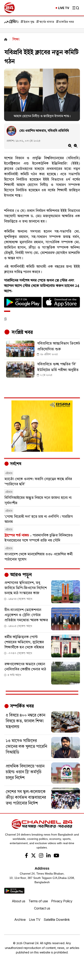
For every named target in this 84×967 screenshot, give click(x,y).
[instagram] (41, 856)
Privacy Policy (61, 901)
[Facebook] (26, 856)
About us (18, 901)
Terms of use (38, 901)
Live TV (34, 919)
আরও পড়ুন (20, 575)
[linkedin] (48, 856)
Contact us (42, 908)
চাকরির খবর (66, 22)
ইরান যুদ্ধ (29, 22)
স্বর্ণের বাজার (46, 22)
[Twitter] (33, 856)
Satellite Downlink (57, 919)
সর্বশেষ (15, 464)
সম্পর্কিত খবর (21, 706)
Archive (20, 919)
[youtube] (56, 856)
